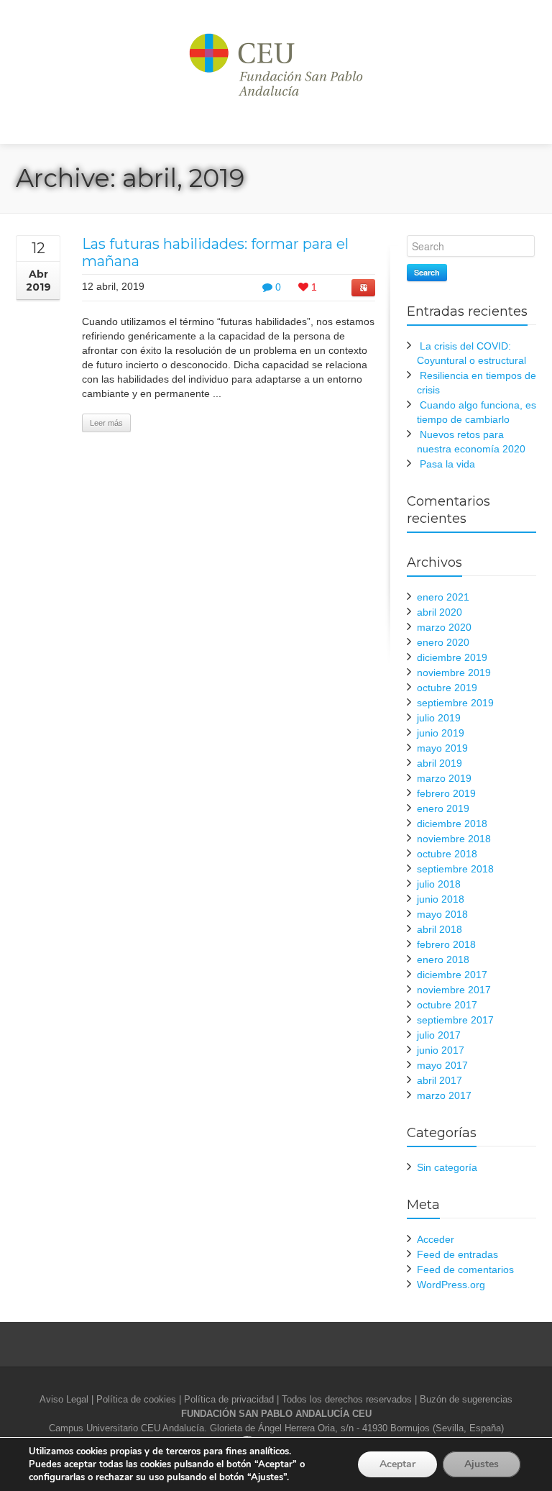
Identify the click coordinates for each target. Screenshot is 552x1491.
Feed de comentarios (465, 1269)
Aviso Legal (64, 1399)
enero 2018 (443, 959)
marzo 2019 (444, 778)
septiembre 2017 (455, 1020)
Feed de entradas (457, 1254)
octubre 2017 (447, 1005)
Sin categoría (447, 1167)
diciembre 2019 (452, 657)
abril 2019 (439, 763)
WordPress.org (451, 1284)
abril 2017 (439, 1080)
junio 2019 (440, 733)
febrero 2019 (446, 793)
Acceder (435, 1239)
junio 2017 (440, 1050)
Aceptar (397, 1464)
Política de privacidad (229, 1399)
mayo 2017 (442, 1065)
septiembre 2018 (455, 869)
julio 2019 (439, 718)
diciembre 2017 (452, 974)
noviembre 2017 (454, 989)
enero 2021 (443, 597)
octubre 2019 (447, 687)
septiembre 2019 (455, 702)
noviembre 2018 (454, 838)
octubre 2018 (447, 854)
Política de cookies (136, 1399)
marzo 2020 (444, 627)
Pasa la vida (447, 464)
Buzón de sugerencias (466, 1399)
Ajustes (481, 1464)
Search (427, 272)
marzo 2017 (444, 1095)
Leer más (106, 423)
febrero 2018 (446, 944)
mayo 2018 (442, 914)
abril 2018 (439, 929)
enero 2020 (443, 642)
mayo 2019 (442, 748)
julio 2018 (439, 884)
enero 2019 (443, 808)
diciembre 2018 (452, 823)
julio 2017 (439, 1035)
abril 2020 (439, 612)
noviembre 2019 (454, 672)
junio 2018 (440, 899)
